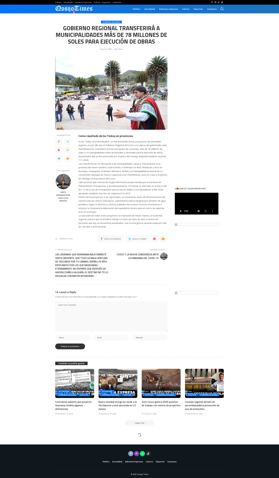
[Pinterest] (58, 150)
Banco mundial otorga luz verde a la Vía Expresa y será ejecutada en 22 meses (118, 405)
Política (84, 395)
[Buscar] (222, 9)
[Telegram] (58, 158)
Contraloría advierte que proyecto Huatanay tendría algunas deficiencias (73, 405)
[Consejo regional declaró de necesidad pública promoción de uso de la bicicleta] (204, 383)
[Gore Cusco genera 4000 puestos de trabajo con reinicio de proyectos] (161, 383)
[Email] (67, 158)
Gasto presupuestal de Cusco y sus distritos (63, 196)
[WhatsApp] (218, 2)
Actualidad (64, 391)
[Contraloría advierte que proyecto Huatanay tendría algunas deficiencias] (74, 383)
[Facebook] (212, 2)
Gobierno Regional (111, 22)
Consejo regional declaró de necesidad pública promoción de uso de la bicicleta (202, 405)
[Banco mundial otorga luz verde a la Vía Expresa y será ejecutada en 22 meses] (118, 383)
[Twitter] (67, 141)
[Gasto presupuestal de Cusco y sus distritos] (63, 181)
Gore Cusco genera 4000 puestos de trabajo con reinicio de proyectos (161, 403)
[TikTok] (222, 2)
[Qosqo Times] (74, 9)
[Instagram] (215, 2)
